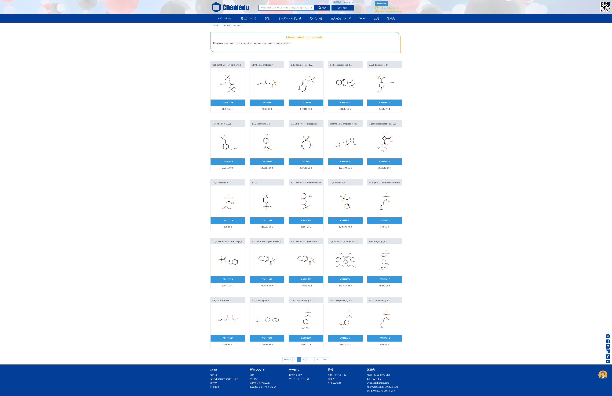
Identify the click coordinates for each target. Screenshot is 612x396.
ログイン (348, 2)
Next (324, 359)
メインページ (225, 18)
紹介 (252, 375)
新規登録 (337, 2)
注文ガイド (333, 379)
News (362, 18)
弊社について (248, 18)
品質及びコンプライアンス (263, 387)
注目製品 (214, 387)
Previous (287, 359)
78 (317, 359)
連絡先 (391, 18)
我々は (213, 375)
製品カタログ (295, 375)
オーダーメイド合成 (289, 18)
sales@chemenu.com (390, 11)
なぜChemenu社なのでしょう (224, 379)
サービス (254, 379)
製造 (267, 18)
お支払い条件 (334, 383)
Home (215, 25)
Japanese (381, 3)
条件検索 (342, 8)
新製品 (213, 383)
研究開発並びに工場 (260, 383)
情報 (330, 369)
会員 (376, 18)
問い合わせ (316, 18)
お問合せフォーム (337, 375)
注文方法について (341, 18)
